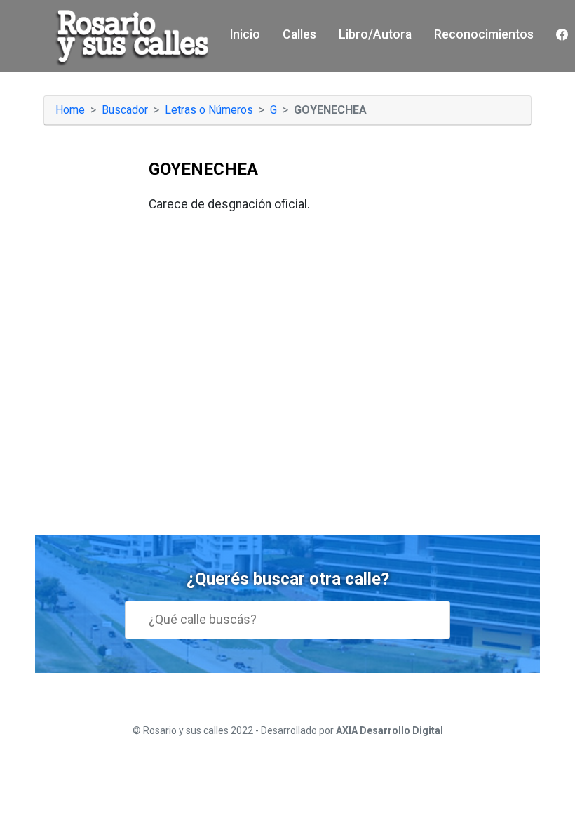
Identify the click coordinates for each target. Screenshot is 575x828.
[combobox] (287, 620)
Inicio (245, 34)
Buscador (125, 109)
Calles (299, 34)
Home (70, 109)
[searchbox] (297, 619)
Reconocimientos (484, 34)
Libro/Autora (375, 34)
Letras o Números (209, 109)
